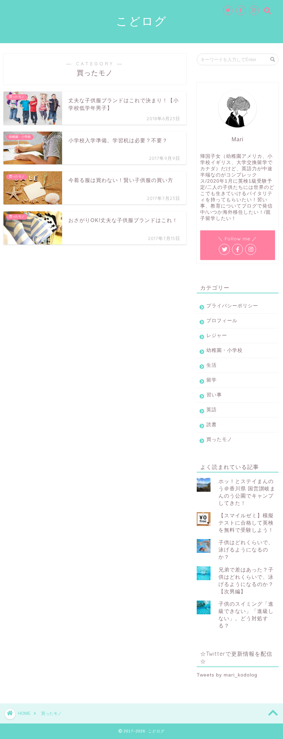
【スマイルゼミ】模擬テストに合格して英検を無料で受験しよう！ (246, 522)
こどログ (141, 21)
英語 (211, 409)
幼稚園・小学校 (224, 350)
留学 (211, 380)
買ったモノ (219, 439)
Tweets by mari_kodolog (227, 675)
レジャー (216, 335)
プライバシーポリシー (232, 305)
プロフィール (221, 320)
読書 (211, 424)
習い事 (214, 394)
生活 (211, 365)
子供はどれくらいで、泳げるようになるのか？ (246, 549)
